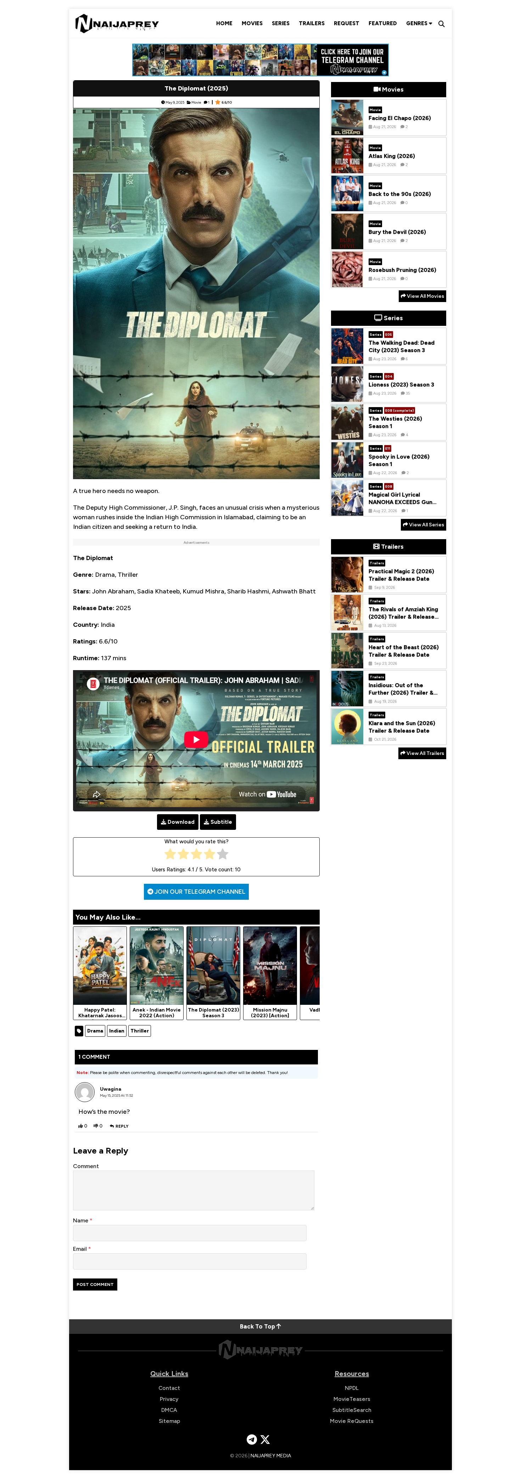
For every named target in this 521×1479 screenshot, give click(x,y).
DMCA (169, 1410)
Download (181, 822)
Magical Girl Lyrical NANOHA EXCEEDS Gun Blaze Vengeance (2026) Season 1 (402, 506)
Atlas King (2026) (392, 156)
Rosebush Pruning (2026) (402, 270)
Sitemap (169, 1421)
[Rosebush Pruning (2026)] (347, 282)
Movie (196, 102)
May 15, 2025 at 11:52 (116, 1095)
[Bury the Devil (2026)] (347, 244)
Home (224, 23)
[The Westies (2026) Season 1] (347, 434)
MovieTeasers (352, 1399)
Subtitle (221, 822)
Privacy (169, 1399)
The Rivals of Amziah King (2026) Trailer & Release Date (403, 617)
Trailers (312, 23)
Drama (95, 1031)
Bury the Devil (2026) (397, 232)
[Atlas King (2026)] (347, 168)
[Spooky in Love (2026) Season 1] (347, 472)
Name (81, 1220)
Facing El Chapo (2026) (400, 118)
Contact (169, 1388)
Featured (383, 23)
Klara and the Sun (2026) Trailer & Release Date (402, 727)
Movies (252, 23)
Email (80, 1248)
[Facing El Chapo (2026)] (347, 130)
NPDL (352, 1388)
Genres (417, 23)
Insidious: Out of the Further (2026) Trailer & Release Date (401, 693)
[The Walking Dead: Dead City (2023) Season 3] (347, 358)
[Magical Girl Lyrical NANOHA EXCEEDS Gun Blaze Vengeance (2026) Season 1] (347, 510)
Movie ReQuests (352, 1421)
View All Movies (425, 296)
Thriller (139, 1031)
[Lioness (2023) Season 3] (347, 396)
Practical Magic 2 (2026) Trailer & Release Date (401, 575)
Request (346, 23)
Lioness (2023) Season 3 (401, 384)
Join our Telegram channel (199, 891)
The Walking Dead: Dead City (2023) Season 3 (402, 347)
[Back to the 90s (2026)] (347, 206)
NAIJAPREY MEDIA (271, 1456)
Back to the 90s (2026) (400, 194)
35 (408, 393)
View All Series (426, 525)
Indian (116, 1031)
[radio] (170, 855)
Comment (86, 1166)
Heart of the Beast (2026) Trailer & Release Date (404, 651)
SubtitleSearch (351, 1410)
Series (281, 23)
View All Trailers (424, 753)
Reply (122, 1126)
